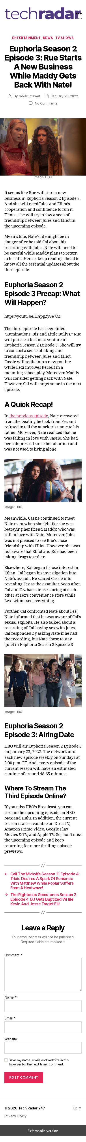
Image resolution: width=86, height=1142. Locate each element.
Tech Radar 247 (31, 1108)
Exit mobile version (43, 1131)
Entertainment (26, 38)
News (48, 38)
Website (10, 1039)
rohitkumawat (29, 96)
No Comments (46, 103)
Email (9, 1018)
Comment (13, 955)
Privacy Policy (15, 1116)
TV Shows (64, 38)
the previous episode (28, 416)
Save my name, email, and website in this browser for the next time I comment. (39, 1062)
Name (10, 997)
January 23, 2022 (64, 96)
